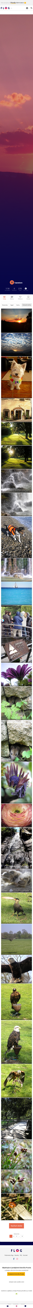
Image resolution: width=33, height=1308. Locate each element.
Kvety (18, 305)
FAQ (21, 1255)
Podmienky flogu (9, 1255)
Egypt (12, 305)
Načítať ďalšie (16, 1225)
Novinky (17, 1255)
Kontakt (25, 1255)
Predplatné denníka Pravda (16, 1274)
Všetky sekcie (20, 3)
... (19, 1236)
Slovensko (5, 305)
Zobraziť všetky (26, 305)
